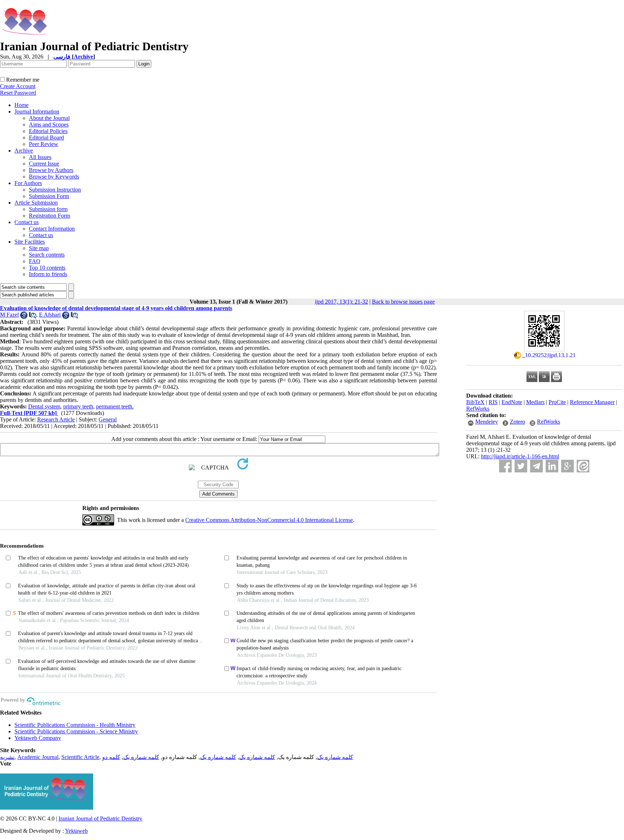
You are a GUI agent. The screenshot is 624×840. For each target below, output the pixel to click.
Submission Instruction (55, 190)
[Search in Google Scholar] (23, 317)
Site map (39, 248)
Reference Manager (592, 402)
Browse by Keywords (54, 176)
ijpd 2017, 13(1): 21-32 (341, 302)
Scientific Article (80, 757)
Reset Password (18, 93)
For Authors (28, 183)
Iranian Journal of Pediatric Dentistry (100, 818)
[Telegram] (536, 466)
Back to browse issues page (403, 302)
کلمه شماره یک (335, 757)
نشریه (7, 757)
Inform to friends (48, 274)
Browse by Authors (51, 170)
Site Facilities (29, 242)
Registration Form (49, 216)
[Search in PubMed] (32, 317)
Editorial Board (46, 137)
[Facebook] (505, 466)
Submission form (48, 209)
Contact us (26, 222)
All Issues (40, 157)
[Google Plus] (567, 466)
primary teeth (78, 406)
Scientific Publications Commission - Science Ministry (76, 731)
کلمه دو (111, 757)
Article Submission (36, 203)
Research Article (56, 419)
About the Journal (49, 118)
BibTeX (475, 402)
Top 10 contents (47, 268)
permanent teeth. (115, 406)
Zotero (517, 422)
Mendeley (486, 422)
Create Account (17, 86)
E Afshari (50, 315)
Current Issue (44, 163)
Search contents (47, 255)
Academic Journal (37, 757)
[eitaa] (583, 466)
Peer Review (43, 144)
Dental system (44, 406)
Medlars (535, 402)
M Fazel (9, 315)
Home (21, 105)
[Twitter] (521, 466)
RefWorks (477, 409)
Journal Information (36, 111)
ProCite (557, 402)
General (108, 419)
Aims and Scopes (49, 124)
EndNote (512, 402)
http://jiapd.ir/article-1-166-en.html (520, 456)
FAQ (34, 261)
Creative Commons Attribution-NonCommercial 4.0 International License (269, 520)
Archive (23, 150)
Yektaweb (76, 831)
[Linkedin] (552, 466)
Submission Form (49, 196)
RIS (493, 402)
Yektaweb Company (37, 738)
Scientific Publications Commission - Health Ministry (74, 725)
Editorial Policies (48, 131)
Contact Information (52, 229)
